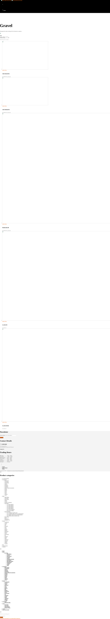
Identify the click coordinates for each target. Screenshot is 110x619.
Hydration (6, 485)
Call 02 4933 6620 (5, 609)
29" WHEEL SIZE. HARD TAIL (13, 515)
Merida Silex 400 (5, 227)
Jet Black (6, 526)
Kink (5, 527)
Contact (3, 608)
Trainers (6, 494)
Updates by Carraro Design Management (15, 470)
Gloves (6, 483)
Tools (6, 493)
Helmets (7, 107)
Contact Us (2, 449)
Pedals (6, 488)
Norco (6, 533)
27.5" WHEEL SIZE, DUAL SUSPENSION (15, 513)
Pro (6, 225)
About (3, 603)
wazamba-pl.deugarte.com (5, 618)
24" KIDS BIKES (10, 508)
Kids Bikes (7, 503)
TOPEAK (6, 539)
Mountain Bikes (7, 511)
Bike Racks (7, 480)
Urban (8, 564)
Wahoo (6, 542)
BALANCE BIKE (10, 510)
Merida (6, 530)
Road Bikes (7, 518)
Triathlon (10, 71)
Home (4, 10)
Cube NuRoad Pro (6, 109)
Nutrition (6, 486)
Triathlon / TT (7, 519)
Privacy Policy (7, 607)
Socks (6, 492)
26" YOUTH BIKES (11, 509)
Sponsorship (7, 606)
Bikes (4, 15)
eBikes (6, 500)
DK (5, 525)
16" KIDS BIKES (10, 505)
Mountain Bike (7, 602)
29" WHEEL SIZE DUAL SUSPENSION (15, 514)
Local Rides (4, 601)
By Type (7, 20)
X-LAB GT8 (4, 324)
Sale (8, 565)
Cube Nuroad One (6, 73)
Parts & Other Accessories (9, 487)
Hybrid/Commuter (10, 559)
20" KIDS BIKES (10, 507)
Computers (7, 481)
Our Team (7, 605)
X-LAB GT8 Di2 (5, 425)
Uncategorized (5, 545)
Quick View (4, 70)
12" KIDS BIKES (10, 504)
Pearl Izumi (7, 534)
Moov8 (6, 532)
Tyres (6, 495)
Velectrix (6, 540)
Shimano (6, 536)
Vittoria (6, 541)
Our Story (6, 604)
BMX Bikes (7, 497)
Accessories (4, 479)
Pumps (6, 574)
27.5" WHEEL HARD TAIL (12, 512)
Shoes (6, 491)
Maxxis (6, 529)
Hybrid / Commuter (8, 502)
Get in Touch (4, 467)
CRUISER (7, 498)
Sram (5, 538)
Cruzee (6, 523)
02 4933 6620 (4, 444)
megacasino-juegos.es (15, 618)
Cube (6, 524)
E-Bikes (8, 557)
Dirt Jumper (10, 36)
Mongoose (6, 531)
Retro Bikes (7, 516)
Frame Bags (7, 482)
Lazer (6, 528)
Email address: (3, 435)
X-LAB (6, 543)
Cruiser (8, 555)
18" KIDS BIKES (5, 478)
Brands (3, 580)
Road (6, 517)
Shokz (6, 537)
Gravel (6, 501)
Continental (7, 522)
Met (3, 544)
